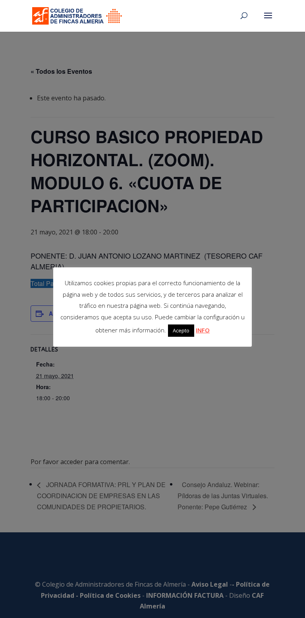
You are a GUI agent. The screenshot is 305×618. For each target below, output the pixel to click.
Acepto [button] (181, 330)
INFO (203, 330)
